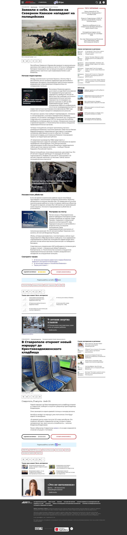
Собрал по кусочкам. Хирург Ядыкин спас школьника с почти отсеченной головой (95, 81)
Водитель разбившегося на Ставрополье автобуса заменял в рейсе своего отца (91, 27)
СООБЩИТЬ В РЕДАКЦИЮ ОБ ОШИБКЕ (43, 505)
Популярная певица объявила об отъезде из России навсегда (93, 119)
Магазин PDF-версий (69, 501)
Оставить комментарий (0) (63, 272)
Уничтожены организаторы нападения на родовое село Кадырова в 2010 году (36, 299)
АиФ (35, 57)
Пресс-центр (51, 501)
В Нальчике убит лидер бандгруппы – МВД (62, 303)
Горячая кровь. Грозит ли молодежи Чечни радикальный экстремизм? (52, 182)
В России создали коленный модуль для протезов (94, 108)
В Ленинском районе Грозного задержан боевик (37, 303)
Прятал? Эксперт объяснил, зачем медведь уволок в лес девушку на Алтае (94, 58)
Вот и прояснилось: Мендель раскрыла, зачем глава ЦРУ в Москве (95, 102)
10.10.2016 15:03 (25, 7)
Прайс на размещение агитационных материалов (66, 503)
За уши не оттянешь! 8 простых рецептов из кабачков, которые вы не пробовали (95, 356)
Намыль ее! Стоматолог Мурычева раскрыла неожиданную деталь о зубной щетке (94, 75)
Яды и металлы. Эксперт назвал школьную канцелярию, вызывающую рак (93, 345)
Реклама (59, 501)
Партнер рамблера (48, 528)
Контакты (48, 503)
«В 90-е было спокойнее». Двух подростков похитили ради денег (94, 361)
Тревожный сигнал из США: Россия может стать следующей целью (94, 96)
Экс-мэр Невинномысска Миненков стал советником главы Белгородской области (91, 40)
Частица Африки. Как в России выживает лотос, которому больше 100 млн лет (94, 368)
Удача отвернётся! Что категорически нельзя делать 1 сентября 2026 (91, 13)
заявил (56, 428)
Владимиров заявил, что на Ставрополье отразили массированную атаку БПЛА (36, 472)
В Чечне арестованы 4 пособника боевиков (50, 263)
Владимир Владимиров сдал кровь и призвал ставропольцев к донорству (38, 467)
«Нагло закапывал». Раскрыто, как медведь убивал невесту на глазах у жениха (94, 64)
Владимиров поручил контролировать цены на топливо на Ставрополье (65, 472)
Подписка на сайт (38, 503)
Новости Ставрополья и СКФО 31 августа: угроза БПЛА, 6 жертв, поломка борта (91, 20)
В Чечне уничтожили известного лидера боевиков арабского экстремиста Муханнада (51, 260)
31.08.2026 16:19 (25, 339)
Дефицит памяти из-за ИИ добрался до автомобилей (94, 90)
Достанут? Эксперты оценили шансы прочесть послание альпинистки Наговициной (95, 373)
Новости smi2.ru (27, 334)
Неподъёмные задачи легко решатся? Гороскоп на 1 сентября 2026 (91, 33)
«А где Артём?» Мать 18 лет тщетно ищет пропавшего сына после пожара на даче (94, 53)
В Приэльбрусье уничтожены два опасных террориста (38, 309)
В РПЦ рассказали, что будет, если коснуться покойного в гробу (94, 113)
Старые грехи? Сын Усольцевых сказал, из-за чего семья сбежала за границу (94, 70)
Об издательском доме (40, 501)
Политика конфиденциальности (91, 503)
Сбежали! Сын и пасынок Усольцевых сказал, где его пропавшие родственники (95, 351)
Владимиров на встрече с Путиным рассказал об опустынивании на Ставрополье (65, 467)
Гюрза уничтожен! (40, 265)
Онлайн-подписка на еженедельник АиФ (88, 501)
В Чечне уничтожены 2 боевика (64, 297)
